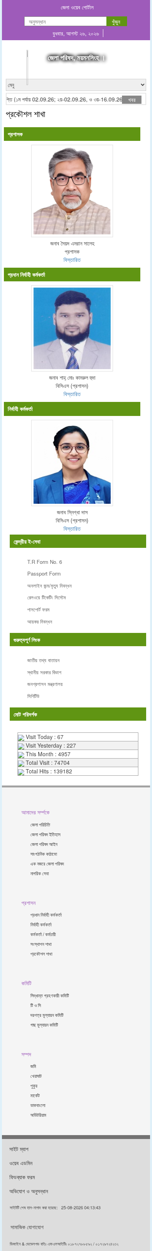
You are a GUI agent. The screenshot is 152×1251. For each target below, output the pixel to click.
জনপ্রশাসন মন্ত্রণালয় (45, 684)
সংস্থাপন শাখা (40, 943)
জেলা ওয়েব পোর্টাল (77, 7)
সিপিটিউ (33, 696)
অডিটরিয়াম (38, 1114)
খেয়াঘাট (36, 1075)
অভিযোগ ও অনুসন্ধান (28, 1191)
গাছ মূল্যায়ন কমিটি (44, 1024)
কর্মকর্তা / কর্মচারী (43, 934)
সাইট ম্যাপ (18, 1149)
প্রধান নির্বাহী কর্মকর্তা (46, 914)
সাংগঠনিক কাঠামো (43, 853)
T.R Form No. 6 (44, 561)
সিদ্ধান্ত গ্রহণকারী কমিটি (49, 995)
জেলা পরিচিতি (40, 824)
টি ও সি (35, 1005)
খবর (132, 99)
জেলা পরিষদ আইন (43, 844)
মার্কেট (35, 1095)
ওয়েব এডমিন (20, 1163)
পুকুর (33, 1085)
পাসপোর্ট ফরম (38, 609)
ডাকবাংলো (37, 1105)
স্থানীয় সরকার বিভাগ (44, 672)
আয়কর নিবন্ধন (39, 621)
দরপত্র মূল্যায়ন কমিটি (47, 1014)
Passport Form (44, 573)
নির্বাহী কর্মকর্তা (40, 924)
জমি (33, 1066)
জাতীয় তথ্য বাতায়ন (43, 660)
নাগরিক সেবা (39, 873)
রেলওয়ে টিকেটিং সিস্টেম (46, 597)
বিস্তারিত (72, 259)
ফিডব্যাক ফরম (22, 1177)
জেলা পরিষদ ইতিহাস (45, 834)
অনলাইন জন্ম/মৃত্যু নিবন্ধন (49, 585)
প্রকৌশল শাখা (41, 953)
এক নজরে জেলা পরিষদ (47, 863)
